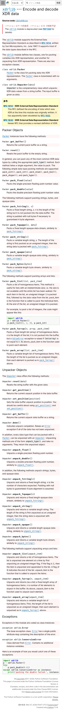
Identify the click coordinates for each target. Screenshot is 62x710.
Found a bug (52, 705)
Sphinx (51, 707)
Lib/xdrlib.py (22, 20)
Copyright (20, 679)
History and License (33, 692)
